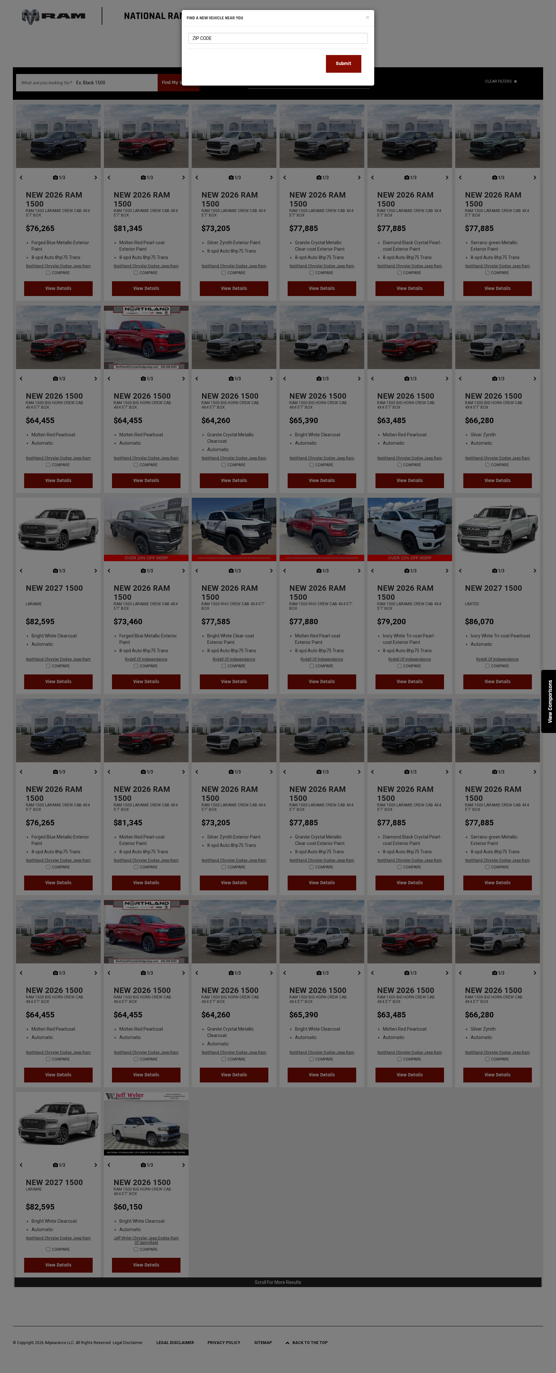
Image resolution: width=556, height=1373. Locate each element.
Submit (343, 63)
